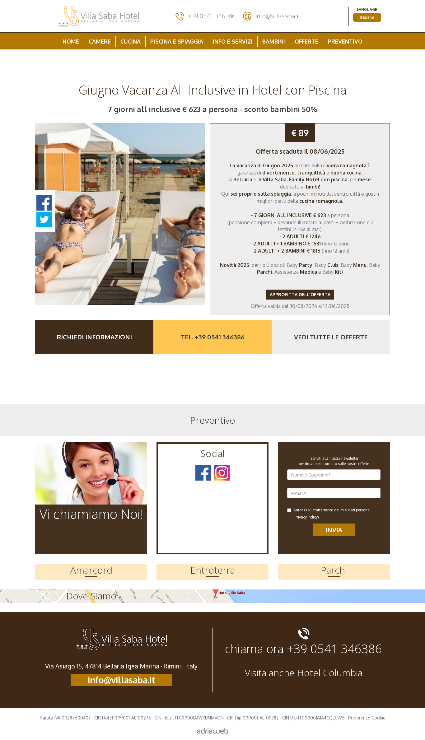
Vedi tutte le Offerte (331, 337)
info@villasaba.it (277, 16)
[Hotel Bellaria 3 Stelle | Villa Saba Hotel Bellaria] (98, 16)
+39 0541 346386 (212, 16)
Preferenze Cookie (366, 717)
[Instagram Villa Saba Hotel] (222, 473)
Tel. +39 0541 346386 (213, 337)
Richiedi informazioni (94, 337)
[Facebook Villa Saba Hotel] (203, 473)
